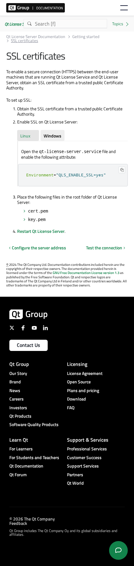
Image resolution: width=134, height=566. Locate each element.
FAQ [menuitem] (70, 407)
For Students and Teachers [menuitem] (34, 457)
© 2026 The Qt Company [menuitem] (32, 518)
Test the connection (104, 248)
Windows (52, 135)
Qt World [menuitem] (75, 483)
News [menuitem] (14, 390)
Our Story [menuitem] (18, 373)
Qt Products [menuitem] (20, 416)
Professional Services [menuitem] (87, 448)
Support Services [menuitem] (83, 466)
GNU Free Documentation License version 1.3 (86, 272)
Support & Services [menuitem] (87, 440)
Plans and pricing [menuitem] (83, 390)
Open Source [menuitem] (79, 381)
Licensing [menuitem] (77, 364)
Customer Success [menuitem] (84, 457)
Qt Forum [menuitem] (18, 474)
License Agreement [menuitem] (85, 373)
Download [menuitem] (76, 399)
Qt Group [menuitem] (19, 364)
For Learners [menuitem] (21, 448)
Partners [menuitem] (75, 474)
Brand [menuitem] (15, 381)
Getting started (85, 37)
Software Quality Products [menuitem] (34, 424)
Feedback (18, 523)
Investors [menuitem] (18, 407)
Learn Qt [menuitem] (18, 440)
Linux (25, 135)
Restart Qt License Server (41, 231)
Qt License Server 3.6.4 (23, 24)
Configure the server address (39, 247)
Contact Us (28, 345)
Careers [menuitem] (16, 399)
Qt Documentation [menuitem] (26, 466)
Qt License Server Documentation (35, 37)
